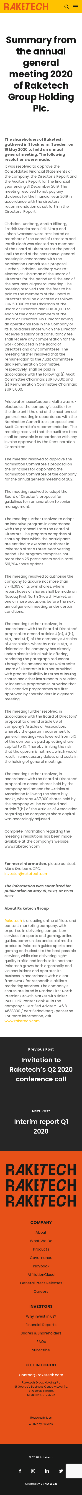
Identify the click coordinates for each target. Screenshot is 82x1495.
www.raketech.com (22, 1021)
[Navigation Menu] (75, 6)
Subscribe (41, 1350)
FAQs (41, 1341)
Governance (41, 1257)
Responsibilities (41, 1418)
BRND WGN (49, 1484)
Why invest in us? (41, 1316)
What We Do (41, 1240)
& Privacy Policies (41, 1424)
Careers (41, 1291)
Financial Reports (41, 1324)
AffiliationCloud (41, 1274)
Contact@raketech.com (41, 1375)
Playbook (41, 1266)
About (41, 1232)
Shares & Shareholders (41, 1333)
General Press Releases (41, 1283)
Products (41, 1249)
